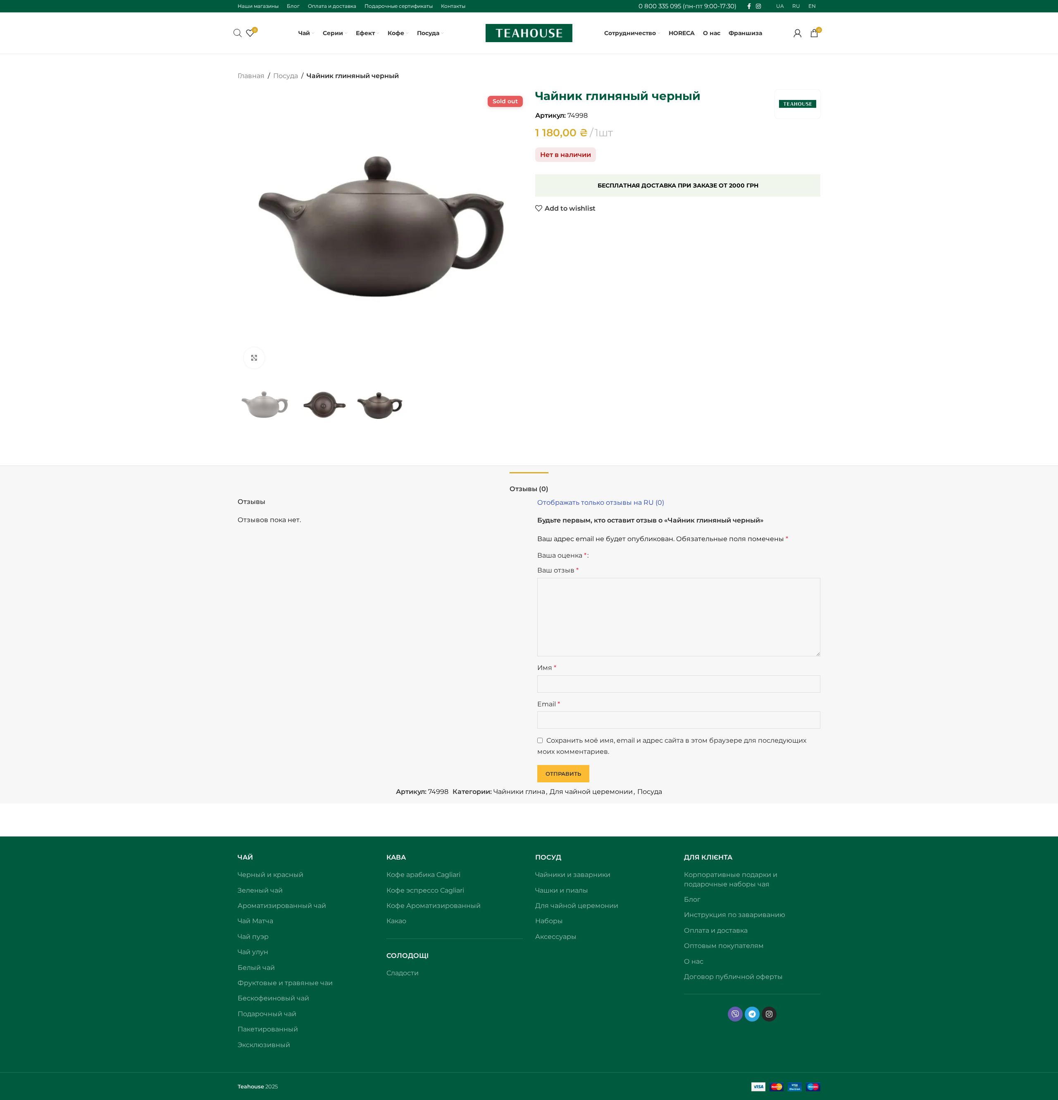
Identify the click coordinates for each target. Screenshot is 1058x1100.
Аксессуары (556, 937)
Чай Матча (255, 921)
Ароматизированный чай (282, 906)
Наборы (549, 921)
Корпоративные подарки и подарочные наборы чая (730, 879)
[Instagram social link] (758, 6)
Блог (692, 899)
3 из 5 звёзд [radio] (612, 555)
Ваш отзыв (558, 570)
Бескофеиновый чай (273, 998)
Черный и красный (270, 875)
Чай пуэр (253, 937)
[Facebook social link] (749, 6)
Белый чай (256, 968)
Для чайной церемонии (591, 792)
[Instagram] (769, 1014)
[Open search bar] (238, 33)
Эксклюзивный (264, 1045)
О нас (693, 961)
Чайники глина (519, 792)
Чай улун (253, 952)
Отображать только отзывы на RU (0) (600, 502)
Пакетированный (268, 1029)
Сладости (402, 973)
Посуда (285, 76)
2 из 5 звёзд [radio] (605, 555)
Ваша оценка (561, 555)
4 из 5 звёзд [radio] (619, 555)
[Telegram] (752, 1014)
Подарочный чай (267, 1014)
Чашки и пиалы (561, 890)
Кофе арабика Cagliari (423, 875)
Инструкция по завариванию (734, 915)
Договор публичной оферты (733, 977)
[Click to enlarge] (254, 357)
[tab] (529, 484)
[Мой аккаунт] (797, 33)
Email (548, 704)
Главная (251, 76)
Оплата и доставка (716, 930)
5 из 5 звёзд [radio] (626, 555)
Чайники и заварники (572, 875)
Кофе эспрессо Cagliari (425, 890)
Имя (546, 668)
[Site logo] (529, 32)
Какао (396, 921)
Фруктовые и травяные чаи (285, 983)
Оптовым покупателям (724, 946)
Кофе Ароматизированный (433, 906)
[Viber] (735, 1014)
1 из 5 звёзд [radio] (598, 555)
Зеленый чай (260, 890)
